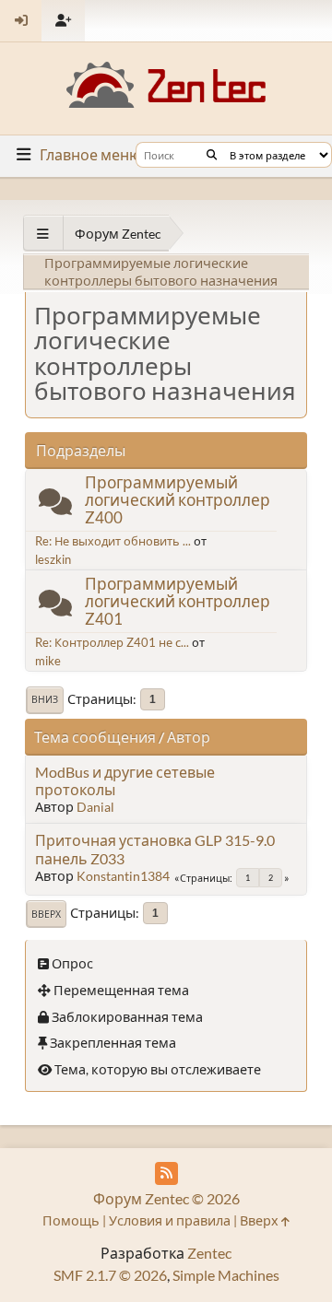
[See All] (43, 233)
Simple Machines (225, 1275)
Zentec (209, 1252)
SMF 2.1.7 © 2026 (110, 1275)
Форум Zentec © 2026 (166, 1198)
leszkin (53, 559)
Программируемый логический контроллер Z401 (177, 601)
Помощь (71, 1220)
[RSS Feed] (166, 1173)
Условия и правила (170, 1220)
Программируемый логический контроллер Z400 (177, 500)
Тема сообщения (95, 736)
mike (48, 660)
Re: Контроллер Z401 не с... (112, 642)
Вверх (46, 914)
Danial (95, 807)
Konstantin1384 (123, 876)
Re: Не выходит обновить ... (113, 541)
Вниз (44, 699)
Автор (188, 736)
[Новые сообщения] (55, 505)
